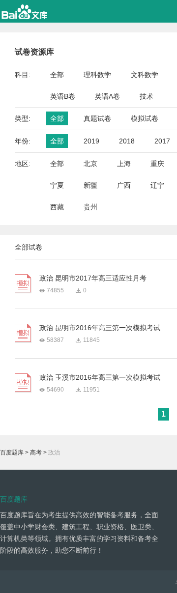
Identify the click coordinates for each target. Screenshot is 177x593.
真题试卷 (97, 118)
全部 (57, 75)
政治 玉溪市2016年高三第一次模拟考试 (99, 377)
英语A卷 (107, 96)
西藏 (57, 207)
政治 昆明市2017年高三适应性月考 (93, 278)
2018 (127, 141)
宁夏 (57, 185)
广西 (124, 185)
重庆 (157, 164)
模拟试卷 (144, 118)
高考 (36, 452)
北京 (90, 164)
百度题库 (12, 452)
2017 (162, 141)
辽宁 (157, 185)
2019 (91, 141)
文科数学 (144, 75)
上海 (124, 164)
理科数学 (97, 75)
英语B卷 (62, 96)
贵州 (90, 207)
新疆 (90, 185)
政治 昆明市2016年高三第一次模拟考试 (99, 328)
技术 (146, 96)
